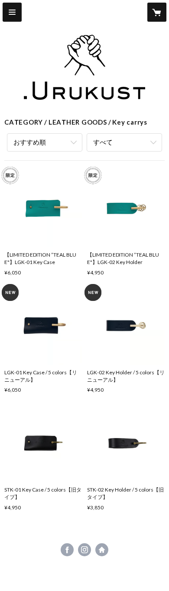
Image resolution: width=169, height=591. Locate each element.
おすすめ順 (29, 142)
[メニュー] (12, 12)
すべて (103, 142)
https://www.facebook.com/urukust (67, 549)
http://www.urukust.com (101, 549)
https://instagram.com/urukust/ (84, 549)
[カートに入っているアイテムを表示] (156, 12)
